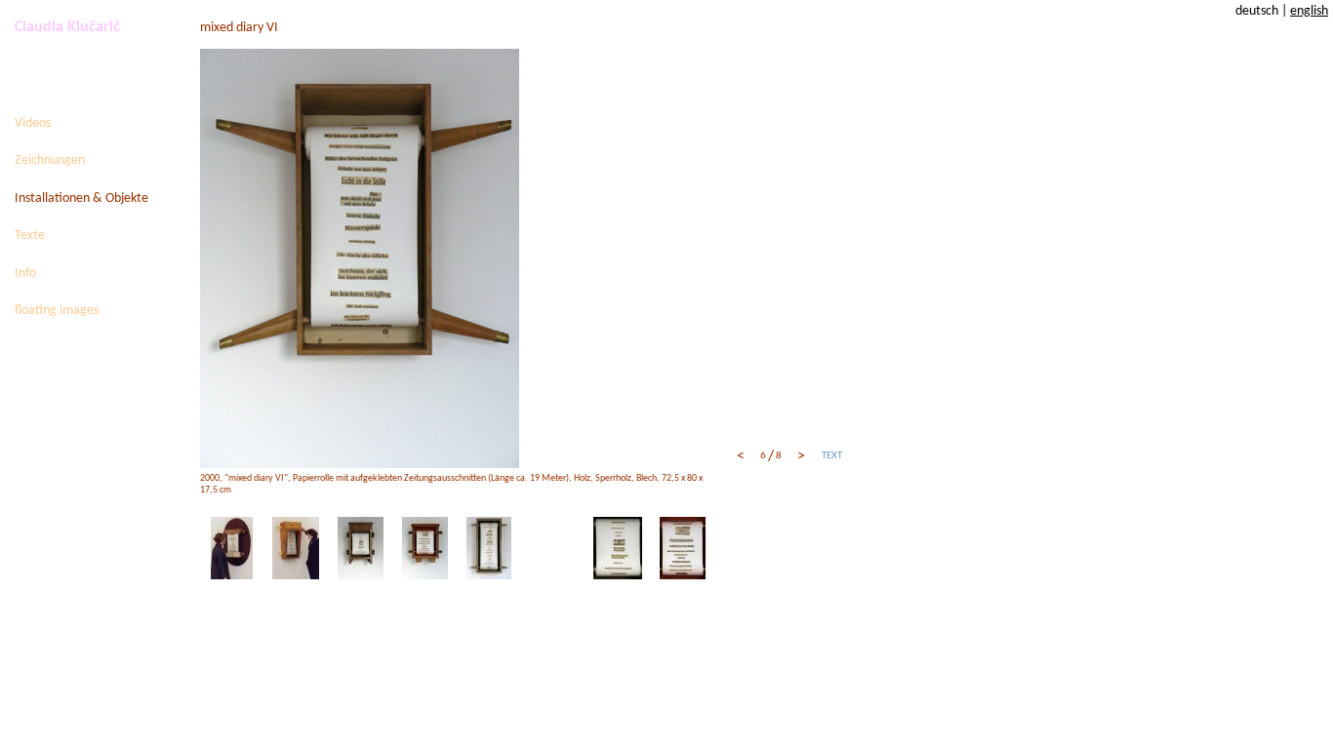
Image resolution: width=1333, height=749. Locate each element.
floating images (57, 310)
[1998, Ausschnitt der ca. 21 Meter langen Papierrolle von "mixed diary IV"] (683, 547)
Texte (30, 235)
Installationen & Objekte (81, 198)
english (1309, 11)
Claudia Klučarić (67, 27)
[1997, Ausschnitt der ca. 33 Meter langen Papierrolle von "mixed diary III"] (617, 547)
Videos (33, 123)
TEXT (832, 456)
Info (25, 273)
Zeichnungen (50, 160)
